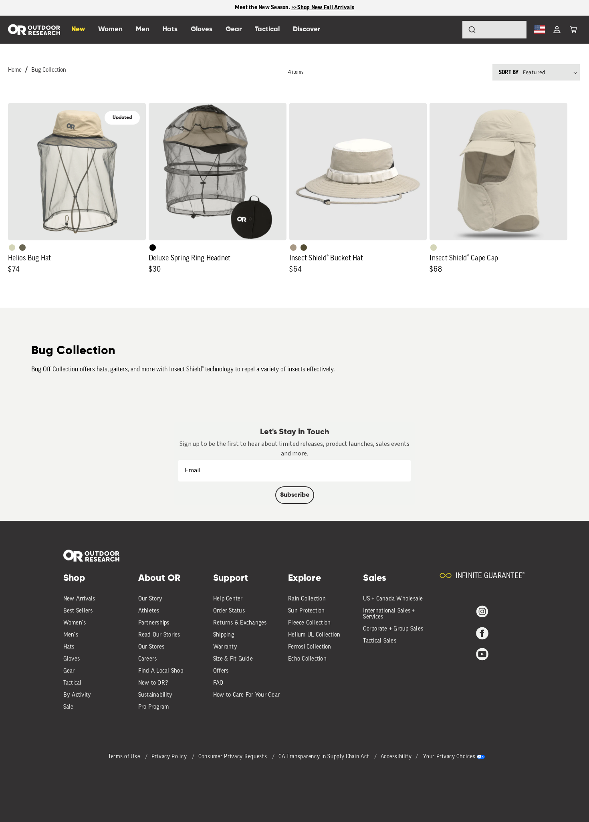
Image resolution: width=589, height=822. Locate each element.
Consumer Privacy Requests (233, 757)
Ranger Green (22, 247)
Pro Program (153, 707)
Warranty (225, 647)
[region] (294, 8)
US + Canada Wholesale (393, 599)
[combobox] (494, 29)
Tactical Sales (379, 641)
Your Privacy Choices (449, 757)
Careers (147, 659)
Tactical (72, 683)
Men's (70, 635)
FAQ (218, 683)
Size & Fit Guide (233, 659)
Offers (221, 671)
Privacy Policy (170, 757)
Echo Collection (307, 659)
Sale (68, 707)
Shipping (223, 635)
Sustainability (155, 695)
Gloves (71, 659)
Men (142, 29)
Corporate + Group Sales (393, 629)
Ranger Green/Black (304, 247)
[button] (573, 29)
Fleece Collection (309, 623)
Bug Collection (48, 70)
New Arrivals (79, 599)
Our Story (150, 599)
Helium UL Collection (314, 635)
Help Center (228, 599)
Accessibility (396, 757)
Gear (69, 671)
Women (110, 29)
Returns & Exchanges (240, 623)
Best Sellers (78, 611)
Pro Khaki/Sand (293, 247)
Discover (306, 29)
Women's (74, 623)
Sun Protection (306, 611)
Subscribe (294, 495)
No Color (152, 247)
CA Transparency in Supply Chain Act (324, 757)
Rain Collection (307, 599)
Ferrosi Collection (309, 647)
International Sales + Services (389, 614)
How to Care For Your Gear (246, 695)
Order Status (229, 611)
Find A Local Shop (160, 671)
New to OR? (153, 683)
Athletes (148, 611)
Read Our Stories (159, 635)
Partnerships (153, 623)
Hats (69, 647)
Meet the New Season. (263, 7)
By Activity (77, 695)
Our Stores (151, 647)
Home (15, 70)
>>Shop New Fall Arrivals (322, 7)
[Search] (449, 29)
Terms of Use (124, 757)
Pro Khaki (12, 247)
